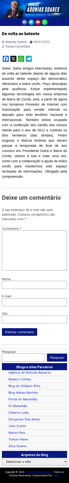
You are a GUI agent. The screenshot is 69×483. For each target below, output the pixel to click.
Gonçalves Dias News (24, 419)
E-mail (6, 296)
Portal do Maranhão (22, 399)
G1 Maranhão (17, 406)
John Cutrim (17, 426)
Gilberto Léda (18, 412)
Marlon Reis (16, 433)
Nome (6, 278)
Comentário (11, 228)
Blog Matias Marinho (23, 392)
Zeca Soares (17, 446)
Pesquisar (9, 351)
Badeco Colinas (19, 379)
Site (4, 313)
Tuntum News (18, 439)
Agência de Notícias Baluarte (29, 372)
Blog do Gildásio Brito (24, 386)
